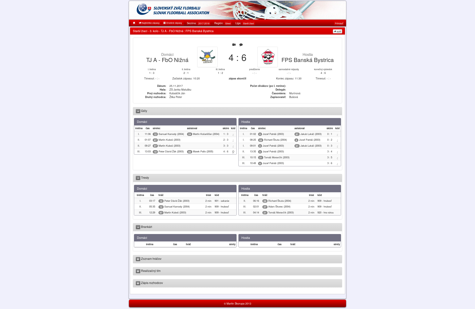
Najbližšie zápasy (150, 22)
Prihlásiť (339, 23)
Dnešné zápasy (174, 22)
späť (338, 31)
